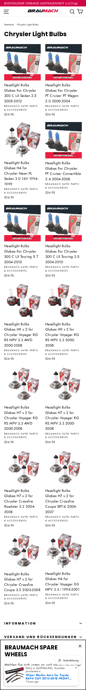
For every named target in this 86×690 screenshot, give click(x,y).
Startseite (9, 24)
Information (20, 623)
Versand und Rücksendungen (40, 636)
